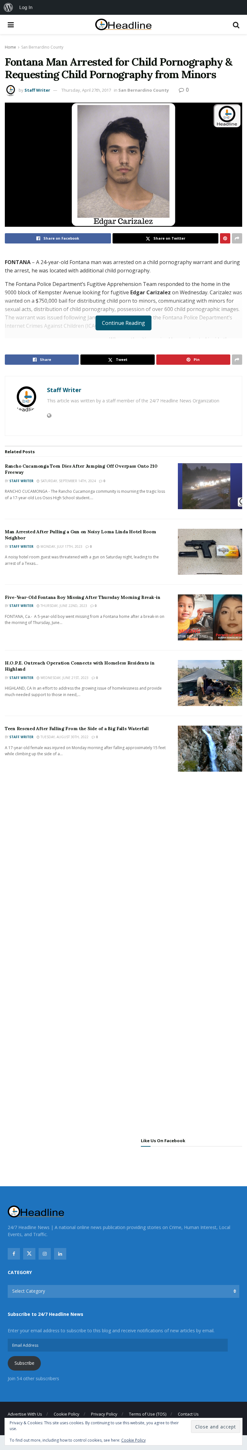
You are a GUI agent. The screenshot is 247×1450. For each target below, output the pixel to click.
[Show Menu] (11, 24)
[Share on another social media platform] (237, 238)
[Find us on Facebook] (14, 1254)
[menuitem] (8, 7)
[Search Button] (236, 24)
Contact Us (188, 1414)
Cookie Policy (66, 1414)
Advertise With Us (25, 1414)
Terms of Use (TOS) (147, 1414)
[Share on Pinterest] (225, 238)
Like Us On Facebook (163, 1140)
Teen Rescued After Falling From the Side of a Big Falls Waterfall (77, 728)
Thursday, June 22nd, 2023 (63, 605)
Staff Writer (37, 90)
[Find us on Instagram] (45, 1254)
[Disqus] (123, 872)
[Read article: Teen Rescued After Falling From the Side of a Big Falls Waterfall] (210, 749)
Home (10, 47)
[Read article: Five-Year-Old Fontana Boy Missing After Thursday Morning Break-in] (210, 617)
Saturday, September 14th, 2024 (68, 481)
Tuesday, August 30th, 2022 (64, 737)
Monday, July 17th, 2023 (61, 546)
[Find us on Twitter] (29, 1254)
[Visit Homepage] (123, 25)
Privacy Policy (104, 1414)
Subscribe (24, 1363)
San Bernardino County (42, 47)
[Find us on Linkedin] (60, 1254)
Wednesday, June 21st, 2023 (64, 677)
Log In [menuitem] (25, 7)
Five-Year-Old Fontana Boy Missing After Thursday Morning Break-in (82, 597)
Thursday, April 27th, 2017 (86, 90)
